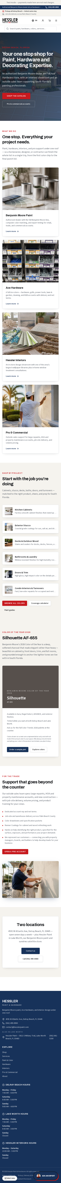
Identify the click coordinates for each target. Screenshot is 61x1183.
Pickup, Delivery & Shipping (27, 1175)
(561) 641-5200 (53, 1037)
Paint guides (10, 610)
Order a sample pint (17, 749)
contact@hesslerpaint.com (17, 1027)
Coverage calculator (40, 603)
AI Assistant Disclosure (23, 1179)
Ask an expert (48, 1175)
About (4, 1076)
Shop (4, 1052)
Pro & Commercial (9, 1072)
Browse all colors (15, 603)
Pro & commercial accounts (18, 104)
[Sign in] (43, 20)
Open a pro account (15, 851)
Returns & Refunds (8, 1175)
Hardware (6, 1064)
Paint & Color (7, 1060)
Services (6, 1056)
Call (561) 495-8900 (30, 958)
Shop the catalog (16, 96)
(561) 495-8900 (53, 7)
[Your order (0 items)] (49, 20)
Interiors (6, 1068)
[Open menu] (56, 20)
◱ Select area (10, 1178)
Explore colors (38, 749)
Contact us (30, 950)
